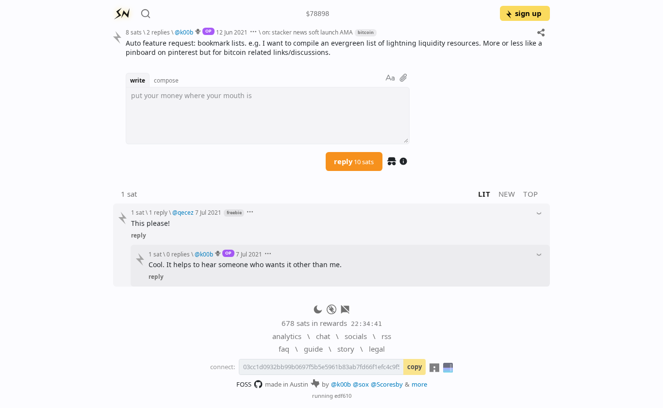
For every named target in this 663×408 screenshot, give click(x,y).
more (419, 384)
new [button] (506, 194)
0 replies (178, 254)
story (345, 349)
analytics (286, 336)
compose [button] (166, 80)
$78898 (317, 13)
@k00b (341, 384)
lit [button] (484, 194)
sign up (528, 13)
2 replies (158, 32)
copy (414, 366)
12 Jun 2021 (232, 32)
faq (284, 349)
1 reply (158, 212)
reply (354, 161)
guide (313, 349)
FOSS (243, 384)
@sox (361, 384)
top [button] (530, 194)
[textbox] (334, 47)
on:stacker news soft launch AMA (307, 32)
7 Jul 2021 (208, 212)
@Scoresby (387, 384)
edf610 (342, 395)
